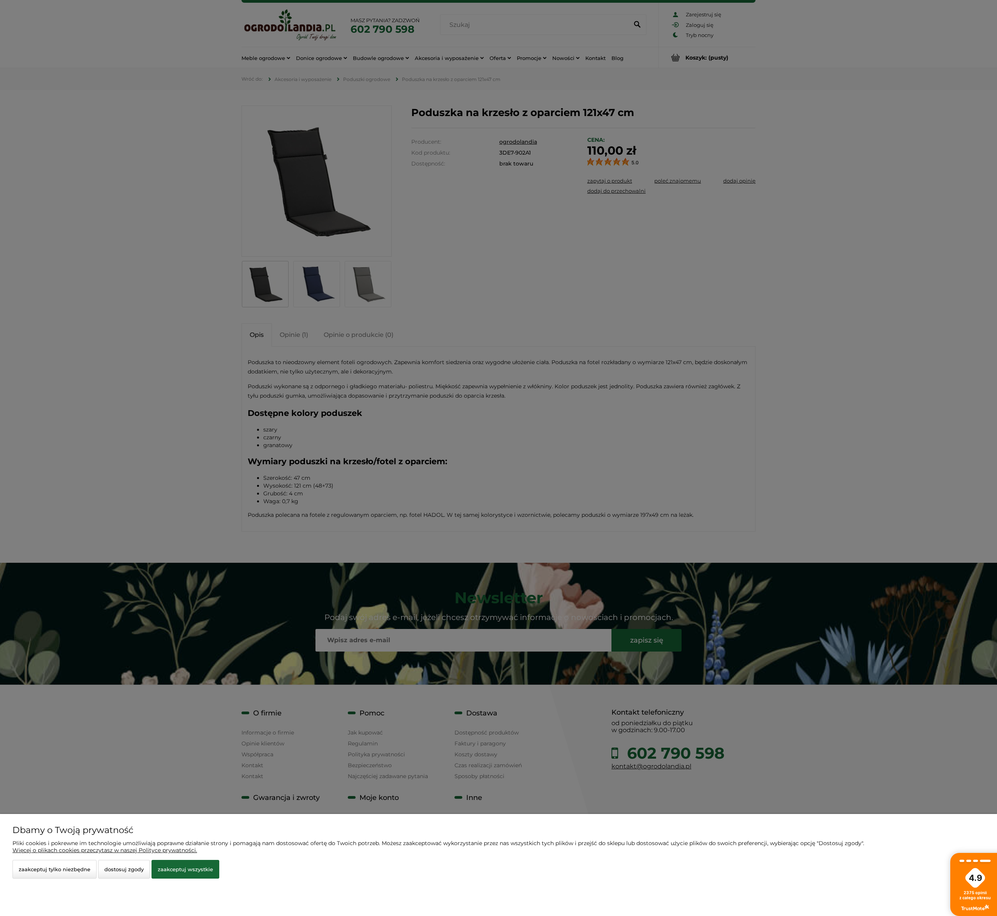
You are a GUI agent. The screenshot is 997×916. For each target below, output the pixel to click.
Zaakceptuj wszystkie (185, 869)
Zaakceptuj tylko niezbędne (54, 869)
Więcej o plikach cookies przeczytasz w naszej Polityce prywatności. (104, 850)
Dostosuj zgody (124, 869)
